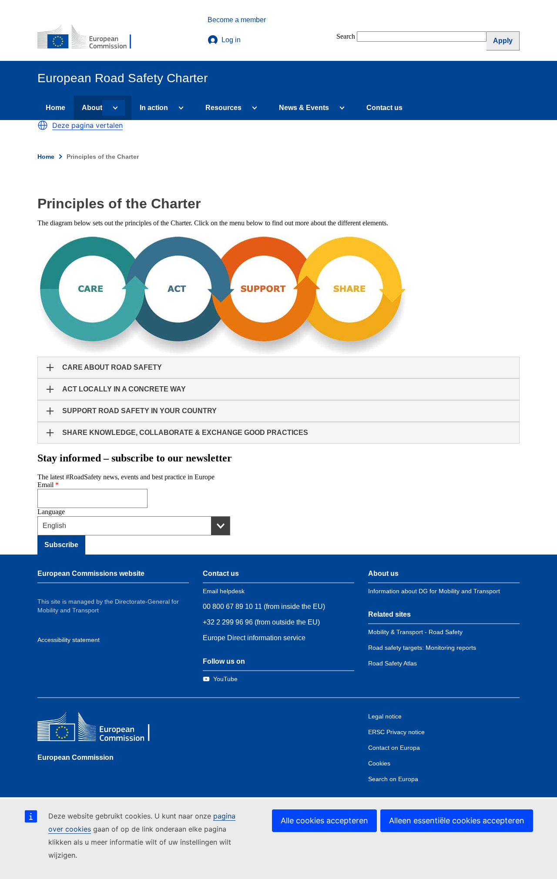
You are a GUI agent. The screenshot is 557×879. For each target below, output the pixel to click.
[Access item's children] (113, 108)
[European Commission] (90, 37)
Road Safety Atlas (392, 663)
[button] (42, 125)
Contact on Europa (394, 747)
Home (55, 107)
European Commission (75, 757)
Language (51, 511)
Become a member (237, 19)
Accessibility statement (68, 639)
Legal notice (385, 716)
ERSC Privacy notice (396, 732)
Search (345, 36)
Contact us (384, 107)
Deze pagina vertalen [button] (87, 125)
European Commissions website (90, 573)
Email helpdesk (224, 591)
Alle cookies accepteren (324, 820)
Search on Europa (393, 778)
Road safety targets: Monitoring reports (422, 647)
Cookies (379, 763)
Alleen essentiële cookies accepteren (456, 820)
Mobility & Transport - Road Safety (415, 631)
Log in (231, 39)
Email (45, 484)
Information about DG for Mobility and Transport (434, 591)
